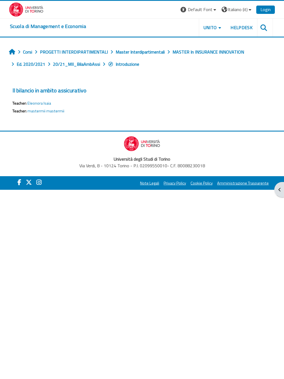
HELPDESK (241, 27)
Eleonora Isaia (39, 103)
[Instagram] (39, 182)
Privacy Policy (175, 183)
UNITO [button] (210, 27)
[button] (199, 9)
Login (265, 9)
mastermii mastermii (45, 111)
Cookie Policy (202, 183)
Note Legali (149, 183)
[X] (29, 182)
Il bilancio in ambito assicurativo (49, 90)
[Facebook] (19, 182)
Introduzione (127, 64)
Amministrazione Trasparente (243, 183)
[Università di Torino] (26, 9)
